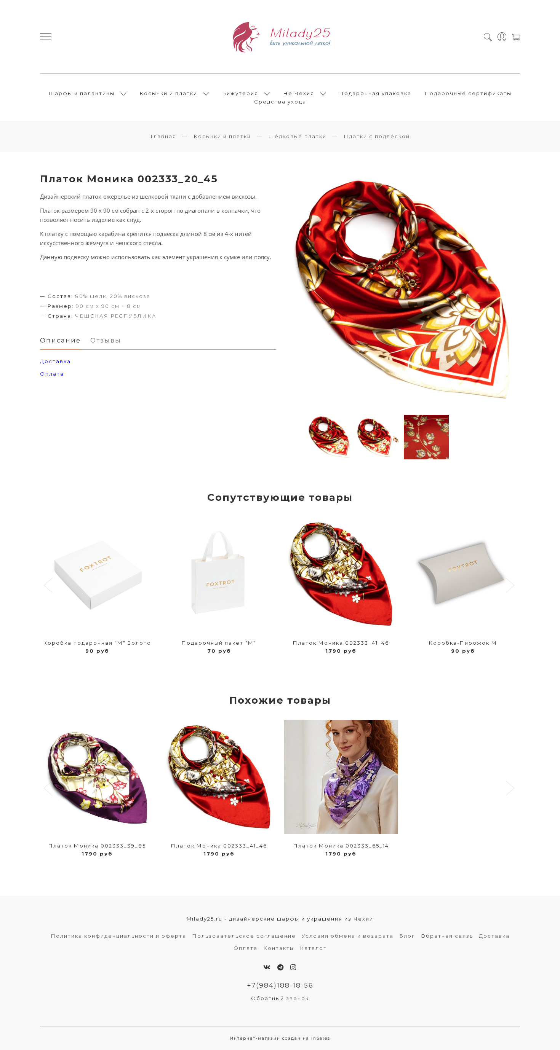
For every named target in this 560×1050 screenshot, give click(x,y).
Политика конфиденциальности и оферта (118, 936)
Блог (407, 936)
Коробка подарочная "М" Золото (97, 643)
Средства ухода (280, 102)
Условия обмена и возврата (348, 936)
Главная (163, 136)
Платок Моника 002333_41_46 (341, 643)
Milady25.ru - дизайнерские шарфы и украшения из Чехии (280, 919)
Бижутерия (240, 93)
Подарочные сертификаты (468, 93)
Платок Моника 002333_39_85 (97, 846)
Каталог (313, 948)
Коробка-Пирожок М (463, 643)
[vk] (267, 967)
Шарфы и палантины (82, 93)
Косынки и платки (168, 93)
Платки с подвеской (377, 136)
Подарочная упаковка (375, 93)
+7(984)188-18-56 (280, 985)
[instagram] (293, 967)
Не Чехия (298, 93)
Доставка (494, 936)
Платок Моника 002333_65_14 (341, 846)
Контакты (278, 948)
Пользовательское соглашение (244, 936)
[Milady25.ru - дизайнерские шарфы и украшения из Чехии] (280, 36)
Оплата (52, 374)
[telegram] (280, 967)
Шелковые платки (297, 136)
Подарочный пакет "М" (219, 643)
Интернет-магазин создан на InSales (280, 1038)
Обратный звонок (280, 998)
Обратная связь (447, 936)
